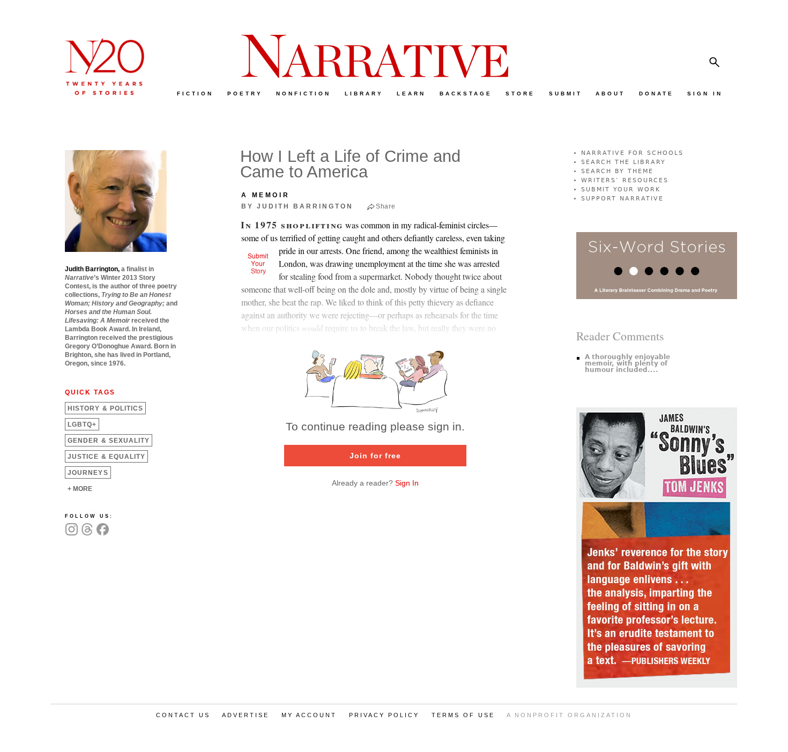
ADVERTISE (245, 715)
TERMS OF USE (463, 715)
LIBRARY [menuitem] (364, 93)
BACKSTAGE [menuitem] (466, 93)
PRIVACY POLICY (384, 715)
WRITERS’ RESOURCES (624, 180)
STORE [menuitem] (520, 93)
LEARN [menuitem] (411, 93)
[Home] (99, 92)
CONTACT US (183, 715)
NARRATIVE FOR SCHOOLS (632, 153)
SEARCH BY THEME (617, 171)
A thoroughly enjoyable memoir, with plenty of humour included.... (627, 363)
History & (105, 408)
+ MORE (80, 489)
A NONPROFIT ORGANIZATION (569, 715)
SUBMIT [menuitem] (565, 93)
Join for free (375, 455)
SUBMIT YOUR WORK (620, 189)
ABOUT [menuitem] (610, 93)
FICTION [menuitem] (195, 93)
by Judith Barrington (297, 206)
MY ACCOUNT (309, 715)
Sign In (407, 483)
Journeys (88, 472)
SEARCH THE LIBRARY (623, 162)
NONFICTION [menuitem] (303, 93)
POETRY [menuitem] (245, 93)
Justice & (106, 456)
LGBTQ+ (82, 424)
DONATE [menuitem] (656, 93)
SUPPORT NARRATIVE (622, 198)
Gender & (109, 440)
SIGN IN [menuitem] (705, 93)
